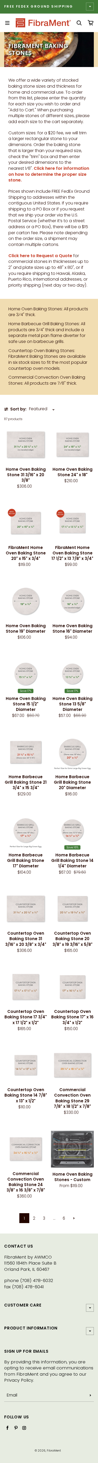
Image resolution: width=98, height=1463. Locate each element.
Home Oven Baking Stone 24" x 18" (73, 472)
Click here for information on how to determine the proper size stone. (48, 174)
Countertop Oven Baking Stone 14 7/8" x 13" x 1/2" (25, 1095)
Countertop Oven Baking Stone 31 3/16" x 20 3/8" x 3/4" (25, 938)
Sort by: (18, 409)
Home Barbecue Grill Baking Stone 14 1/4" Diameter (72, 860)
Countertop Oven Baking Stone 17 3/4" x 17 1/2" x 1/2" (25, 1017)
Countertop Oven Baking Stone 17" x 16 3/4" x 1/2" (72, 1017)
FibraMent (54, 1451)
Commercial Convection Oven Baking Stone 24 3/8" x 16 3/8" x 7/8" (26, 1182)
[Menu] (7, 23)
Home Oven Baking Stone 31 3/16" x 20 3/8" (26, 475)
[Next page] (74, 1218)
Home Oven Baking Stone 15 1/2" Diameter (26, 704)
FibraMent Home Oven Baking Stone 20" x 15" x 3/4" (26, 553)
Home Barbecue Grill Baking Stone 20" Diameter (72, 782)
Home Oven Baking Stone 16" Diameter (73, 628)
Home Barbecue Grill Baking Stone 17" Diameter (25, 860)
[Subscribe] (90, 1395)
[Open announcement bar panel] (90, 6)
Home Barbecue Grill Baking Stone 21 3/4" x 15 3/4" (26, 782)
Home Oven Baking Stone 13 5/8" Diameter (73, 704)
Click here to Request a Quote (40, 256)
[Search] (79, 23)
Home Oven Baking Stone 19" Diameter (26, 628)
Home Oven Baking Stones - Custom (73, 1176)
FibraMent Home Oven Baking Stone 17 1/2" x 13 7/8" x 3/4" (72, 553)
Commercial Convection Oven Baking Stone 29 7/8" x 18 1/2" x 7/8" (72, 1098)
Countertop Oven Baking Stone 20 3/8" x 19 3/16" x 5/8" (73, 938)
